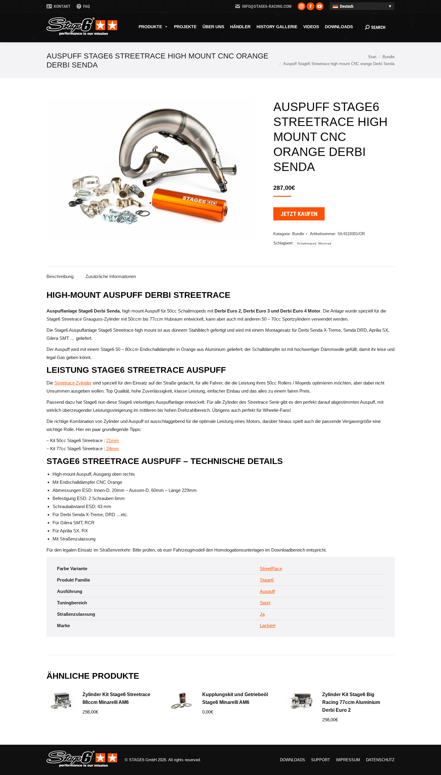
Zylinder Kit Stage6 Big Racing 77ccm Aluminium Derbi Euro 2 (351, 702)
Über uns (213, 26)
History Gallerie (276, 26)
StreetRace (271, 568)
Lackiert (267, 625)
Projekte (185, 26)
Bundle (298, 234)
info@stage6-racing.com (267, 6)
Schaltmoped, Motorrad (314, 243)
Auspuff (267, 591)
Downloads (339, 26)
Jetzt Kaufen (298, 213)
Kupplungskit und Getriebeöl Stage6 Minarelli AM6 (235, 698)
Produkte (150, 26)
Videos (311, 26)
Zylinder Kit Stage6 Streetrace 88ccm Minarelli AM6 (116, 698)
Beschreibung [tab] (60, 276)
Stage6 (267, 579)
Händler (240, 26)
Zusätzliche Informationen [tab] (111, 276)
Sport (265, 602)
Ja (262, 614)
